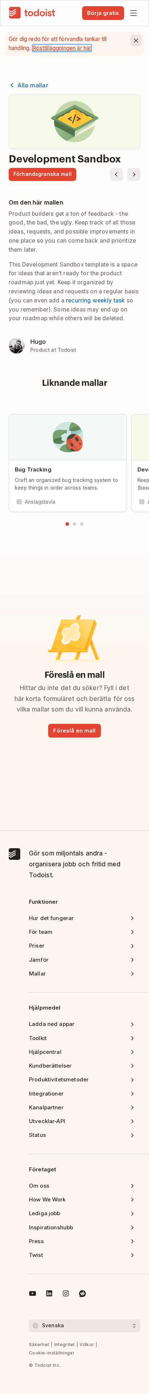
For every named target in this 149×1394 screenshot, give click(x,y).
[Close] (136, 40)
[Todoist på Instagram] (66, 1295)
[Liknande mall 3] (81, 524)
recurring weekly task (95, 300)
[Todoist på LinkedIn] (49, 1295)
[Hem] (32, 13)
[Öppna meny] (133, 13)
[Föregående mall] (116, 174)
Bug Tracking (33, 469)
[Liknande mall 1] (67, 524)
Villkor (87, 1344)
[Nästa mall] (133, 174)
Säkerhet (39, 1344)
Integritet (64, 1344)
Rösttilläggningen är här (62, 48)
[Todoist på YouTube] (33, 1295)
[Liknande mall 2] (74, 524)
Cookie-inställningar (51, 1353)
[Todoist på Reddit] (82, 1295)
